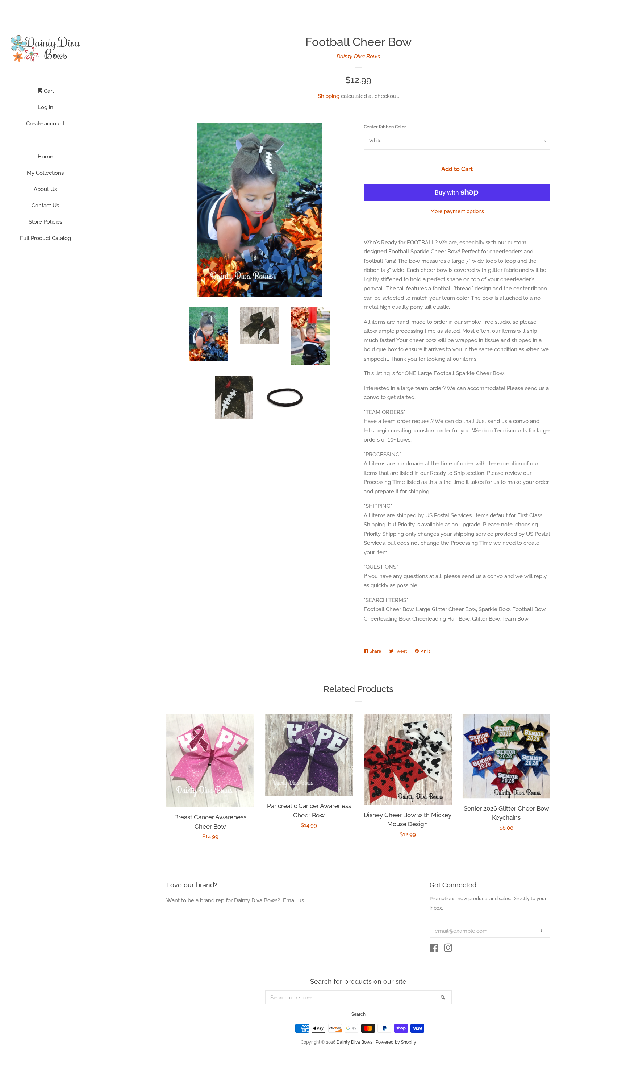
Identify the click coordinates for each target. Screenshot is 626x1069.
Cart (48, 91)
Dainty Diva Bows (358, 56)
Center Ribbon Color (385, 126)
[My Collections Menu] (67, 173)
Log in (45, 107)
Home (45, 156)
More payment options (457, 211)
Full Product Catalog (45, 238)
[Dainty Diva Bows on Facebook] (434, 949)
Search (358, 1014)
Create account (45, 123)
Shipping (328, 96)
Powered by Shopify (396, 1042)
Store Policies (45, 222)
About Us (45, 189)
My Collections (45, 173)
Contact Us (45, 205)
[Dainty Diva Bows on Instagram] (448, 949)
